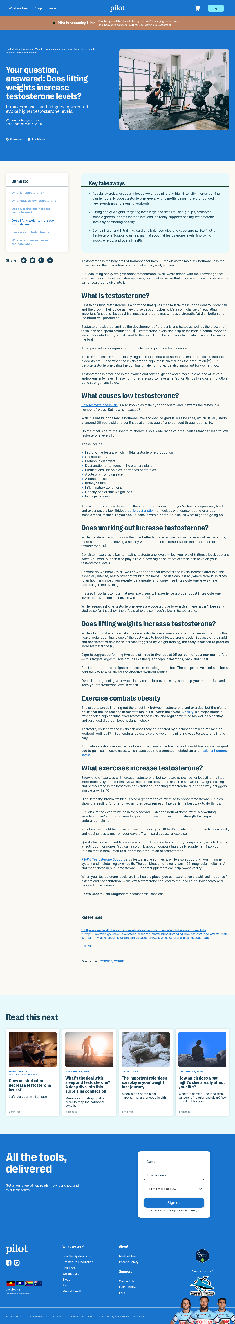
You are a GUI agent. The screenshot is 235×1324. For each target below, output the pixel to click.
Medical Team (128, 1256)
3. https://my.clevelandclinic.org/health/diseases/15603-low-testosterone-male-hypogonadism (146, 937)
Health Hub (12, 49)
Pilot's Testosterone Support (103, 859)
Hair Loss (69, 1268)
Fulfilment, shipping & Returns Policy (123, 1316)
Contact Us (127, 1281)
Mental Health (72, 1291)
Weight (38, 49)
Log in (216, 8)
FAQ (122, 1293)
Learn (52, 8)
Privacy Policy (15, 1316)
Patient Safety (128, 1262)
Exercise (26, 49)
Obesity (188, 712)
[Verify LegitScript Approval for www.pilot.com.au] (202, 1255)
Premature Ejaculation (77, 1262)
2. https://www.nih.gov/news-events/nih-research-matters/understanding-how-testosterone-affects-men (154, 934)
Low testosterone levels (99, 405)
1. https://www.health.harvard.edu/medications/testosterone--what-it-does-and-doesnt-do (143, 930)
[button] (18, 8)
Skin (65, 1285)
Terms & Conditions (80, 1316)
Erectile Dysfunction (76, 1256)
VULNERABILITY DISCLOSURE (46, 1316)
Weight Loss (70, 1273)
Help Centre (127, 1287)
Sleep (66, 1279)
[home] (117, 8)
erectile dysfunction (140, 510)
